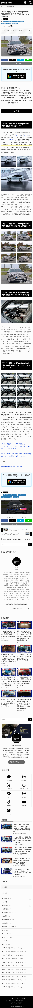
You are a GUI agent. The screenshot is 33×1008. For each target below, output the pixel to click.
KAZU (16, 568)
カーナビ (7, 930)
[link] (7, 604)
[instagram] (16, 604)
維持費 (6, 916)
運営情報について (23, 1001)
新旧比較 (7, 923)
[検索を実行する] (30, 544)
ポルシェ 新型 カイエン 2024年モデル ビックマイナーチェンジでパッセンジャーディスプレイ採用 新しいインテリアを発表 (16, 446)
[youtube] (25, 604)
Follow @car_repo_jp (12, 509)
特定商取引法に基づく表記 (12, 1001)
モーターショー (9, 941)
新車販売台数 (8, 909)
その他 (6, 944)
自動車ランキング (9, 912)
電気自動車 (14, 23)
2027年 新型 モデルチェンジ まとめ (14, 983)
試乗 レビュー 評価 (10, 927)
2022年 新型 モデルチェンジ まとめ (14, 965)
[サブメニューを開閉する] (30, 898)
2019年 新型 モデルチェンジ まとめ (14, 955)
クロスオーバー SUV (6, 23)
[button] (4, 60)
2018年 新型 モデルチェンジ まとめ (14, 951)
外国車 (7, 902)
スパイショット (20, 21)
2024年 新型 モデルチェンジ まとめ (14, 972)
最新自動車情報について (16, 762)
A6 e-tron (12, 140)
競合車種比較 (8, 919)
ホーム (8, 998)
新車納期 (7, 905)
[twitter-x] (13, 604)
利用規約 (24, 998)
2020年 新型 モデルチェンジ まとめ (14, 958)
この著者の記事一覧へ (16, 608)
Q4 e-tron (18, 135)
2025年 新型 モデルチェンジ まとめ (14, 976)
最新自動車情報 (6, 3)
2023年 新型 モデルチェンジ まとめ (14, 969)
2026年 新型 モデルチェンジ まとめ (14, 980)
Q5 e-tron (26, 135)
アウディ (5, 19)
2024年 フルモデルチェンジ (9, 21)
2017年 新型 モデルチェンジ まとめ (14, 948)
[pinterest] (22, 604)
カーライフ (7, 937)
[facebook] (10, 604)
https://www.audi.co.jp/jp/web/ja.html (11, 466)
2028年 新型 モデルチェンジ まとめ (14, 987)
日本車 (7, 898)
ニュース (7, 934)
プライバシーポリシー (16, 998)
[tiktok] (19, 604)
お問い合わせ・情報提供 (16, 1003)
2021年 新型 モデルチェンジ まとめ (14, 962)
